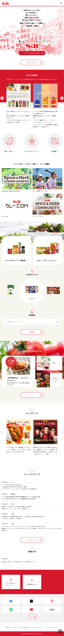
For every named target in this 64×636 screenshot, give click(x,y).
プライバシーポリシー (38, 627)
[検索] (57, 321)
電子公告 (8, 627)
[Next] (62, 98)
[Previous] (2, 98)
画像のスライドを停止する (60, 9)
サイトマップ (15, 627)
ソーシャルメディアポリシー (51, 627)
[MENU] (61, 3)
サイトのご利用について (25, 627)
